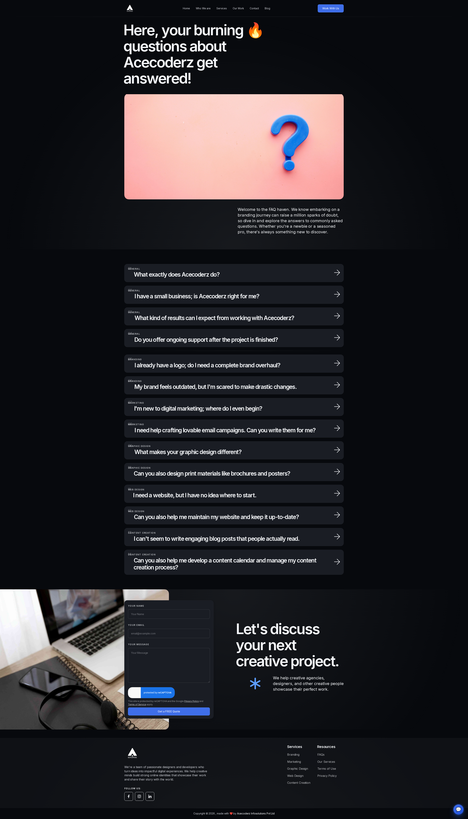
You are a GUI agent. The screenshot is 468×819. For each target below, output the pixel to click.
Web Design (295, 776)
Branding (293, 754)
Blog (267, 8)
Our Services (326, 761)
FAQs (320, 754)
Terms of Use (326, 768)
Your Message (138, 644)
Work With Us (330, 8)
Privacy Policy (191, 701)
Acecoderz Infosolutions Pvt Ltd (256, 813)
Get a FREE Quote (169, 711)
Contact (254, 8)
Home (186, 8)
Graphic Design (297, 768)
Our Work (238, 8)
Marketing (294, 761)
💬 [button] (458, 809)
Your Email (136, 625)
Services (221, 8)
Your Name (136, 605)
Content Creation (298, 782)
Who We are (203, 8)
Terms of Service (137, 704)
